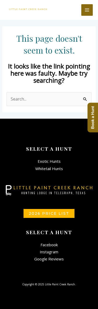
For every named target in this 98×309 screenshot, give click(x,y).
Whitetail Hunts (49, 168)
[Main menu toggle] (87, 10)
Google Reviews (49, 258)
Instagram (49, 251)
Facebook (49, 244)
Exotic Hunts (49, 161)
